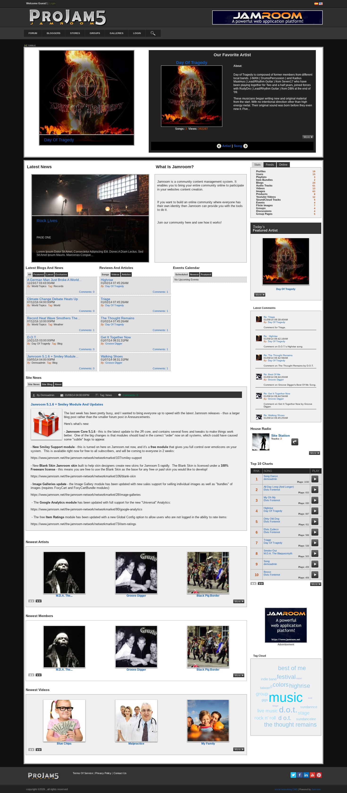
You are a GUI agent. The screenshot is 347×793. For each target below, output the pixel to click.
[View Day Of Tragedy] (286, 295)
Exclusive (61, 274)
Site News (34, 384)
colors (281, 684)
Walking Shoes (112, 356)
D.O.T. (32, 337)
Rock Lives (47, 220)
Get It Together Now (116, 337)
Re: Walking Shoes (274, 415)
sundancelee (306, 719)
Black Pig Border (208, 595)
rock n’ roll (265, 717)
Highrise (107, 280)
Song (238, 146)
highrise (299, 685)
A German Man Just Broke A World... (54, 280)
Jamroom (316, 789)
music (286, 697)
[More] (307, 137)
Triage (105, 299)
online (283, 164)
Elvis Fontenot (272, 489)
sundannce (308, 707)
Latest (49, 274)
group (262, 693)
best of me (292, 668)
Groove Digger (136, 595)
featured (39, 274)
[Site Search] (153, 33)
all (29, 274)
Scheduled (181, 274)
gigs (265, 700)
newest (194, 274)
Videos (115, 274)
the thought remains (290, 724)
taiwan (265, 688)
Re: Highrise (271, 336)
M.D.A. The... (64, 595)
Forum (33, 33)
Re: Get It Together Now (277, 393)
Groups (95, 33)
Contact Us (120, 773)
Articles (126, 274)
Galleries (116, 33)
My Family (208, 743)
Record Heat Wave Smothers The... (53, 318)
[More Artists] (238, 601)
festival (286, 676)
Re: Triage (269, 317)
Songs (105, 274)
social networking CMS (286, 789)
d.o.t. (288, 709)
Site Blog (47, 384)
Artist (226, 146)
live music (267, 710)
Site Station (280, 435)
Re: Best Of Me (272, 374)
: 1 (86, 330)
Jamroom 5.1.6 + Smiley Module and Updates (67, 404)
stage (303, 712)
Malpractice (136, 743)
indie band (268, 679)
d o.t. (285, 718)
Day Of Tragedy (59, 140)
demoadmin (270, 479)
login (137, 33)
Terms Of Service (83, 773)
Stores (75, 33)
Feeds (270, 164)
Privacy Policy (103, 773)
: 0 (86, 291)
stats (257, 164)
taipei (299, 678)
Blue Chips (64, 743)
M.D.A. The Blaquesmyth (278, 553)
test (310, 698)
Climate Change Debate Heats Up (52, 299)
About (58, 384)
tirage (275, 705)
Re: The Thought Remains (278, 355)
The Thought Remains (117, 318)
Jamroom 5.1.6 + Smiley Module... (52, 356)
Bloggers (53, 33)
